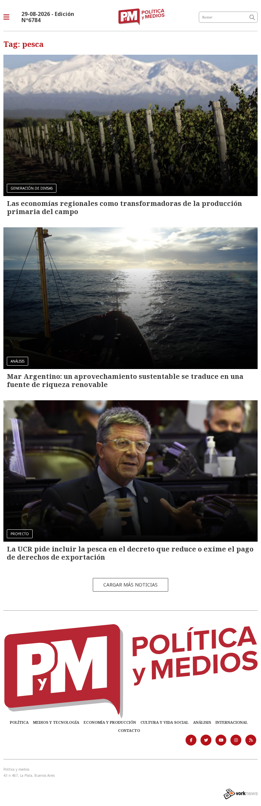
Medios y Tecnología (56, 722)
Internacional (231, 722)
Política (19, 722)
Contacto (129, 730)
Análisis (202, 722)
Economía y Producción (110, 722)
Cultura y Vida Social (164, 722)
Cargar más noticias (130, 584)
